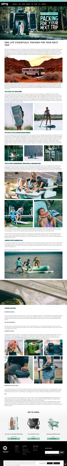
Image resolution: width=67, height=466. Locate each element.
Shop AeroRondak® (53, 438)
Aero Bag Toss (36, 163)
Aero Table (26, 163)
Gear (32, 4)
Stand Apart (43, 4)
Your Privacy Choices (43, 463)
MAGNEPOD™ (28, 4)
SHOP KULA (33, 438)
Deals (39, 4)
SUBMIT (61, 452)
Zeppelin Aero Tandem (23, 132)
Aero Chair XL (9, 230)
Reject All (49, 463)
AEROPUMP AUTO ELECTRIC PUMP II (11, 385)
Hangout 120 (18, 240)
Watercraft (15, 4)
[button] (62, 4)
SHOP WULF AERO (13, 438)
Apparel (35, 4)
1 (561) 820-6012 (5, 452)
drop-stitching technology (41, 86)
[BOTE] (4, 4)
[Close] (62, 463)
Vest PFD (56, 397)
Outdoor (23, 4)
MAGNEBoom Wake (19, 337)
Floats (19, 4)
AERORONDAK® (17, 163)
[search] (60, 4)
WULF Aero (18, 91)
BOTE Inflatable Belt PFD (46, 397)
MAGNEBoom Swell (26, 338)
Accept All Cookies (56, 463)
